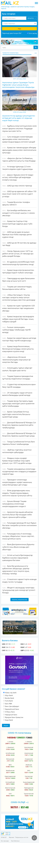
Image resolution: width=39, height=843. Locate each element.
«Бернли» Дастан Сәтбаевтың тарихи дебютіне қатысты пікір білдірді (18, 159)
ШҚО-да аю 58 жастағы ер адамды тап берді (19, 244)
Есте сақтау (33, 33)
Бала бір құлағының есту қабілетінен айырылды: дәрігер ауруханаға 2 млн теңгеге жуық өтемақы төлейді (15, 570)
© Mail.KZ (3, 837)
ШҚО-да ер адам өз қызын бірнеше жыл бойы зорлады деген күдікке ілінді (17, 234)
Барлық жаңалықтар (19, 600)
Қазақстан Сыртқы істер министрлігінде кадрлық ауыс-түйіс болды (17, 223)
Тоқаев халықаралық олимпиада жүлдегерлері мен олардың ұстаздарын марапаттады (19, 471)
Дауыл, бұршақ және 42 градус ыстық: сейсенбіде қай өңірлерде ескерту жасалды (17, 177)
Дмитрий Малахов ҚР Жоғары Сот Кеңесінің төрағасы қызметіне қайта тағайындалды (19, 425)
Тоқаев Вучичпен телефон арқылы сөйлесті (16, 203)
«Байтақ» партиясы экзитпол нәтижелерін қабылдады (17, 451)
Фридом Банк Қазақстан (14, 717)
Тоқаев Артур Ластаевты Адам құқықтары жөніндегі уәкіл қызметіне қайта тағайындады (18, 403)
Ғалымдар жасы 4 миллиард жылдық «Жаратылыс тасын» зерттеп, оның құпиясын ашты (18, 536)
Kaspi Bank (9, 720)
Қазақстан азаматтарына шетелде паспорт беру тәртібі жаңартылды (19, 339)
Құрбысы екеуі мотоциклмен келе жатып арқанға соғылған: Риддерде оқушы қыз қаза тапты (19, 128)
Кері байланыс (15, 841)
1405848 (11, 737)
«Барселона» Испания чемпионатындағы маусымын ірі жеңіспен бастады (16, 359)
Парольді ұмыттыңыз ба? (11, 33)
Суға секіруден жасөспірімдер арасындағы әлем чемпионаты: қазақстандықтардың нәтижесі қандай (18, 139)
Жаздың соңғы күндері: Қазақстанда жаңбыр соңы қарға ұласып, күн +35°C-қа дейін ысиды (17, 460)
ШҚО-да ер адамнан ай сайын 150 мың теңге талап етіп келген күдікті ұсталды (19, 194)
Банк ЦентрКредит (12, 706)
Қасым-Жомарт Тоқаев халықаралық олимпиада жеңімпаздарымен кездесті (14, 504)
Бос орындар (5, 841)
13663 (29, 737)
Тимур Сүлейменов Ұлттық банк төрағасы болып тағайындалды (18, 442)
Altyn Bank (9, 695)
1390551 (20, 737)
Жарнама (11, 837)
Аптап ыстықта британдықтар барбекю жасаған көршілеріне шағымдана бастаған (17, 557)
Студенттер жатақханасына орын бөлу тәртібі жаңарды (19, 385)
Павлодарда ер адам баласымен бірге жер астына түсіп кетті (18, 279)
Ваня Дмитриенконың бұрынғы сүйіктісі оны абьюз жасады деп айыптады (18, 547)
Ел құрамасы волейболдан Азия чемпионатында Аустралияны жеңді (18, 263)
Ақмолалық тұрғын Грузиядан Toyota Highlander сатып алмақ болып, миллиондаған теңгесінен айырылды (18, 84)
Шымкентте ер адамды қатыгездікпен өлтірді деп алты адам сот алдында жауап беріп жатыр (18, 118)
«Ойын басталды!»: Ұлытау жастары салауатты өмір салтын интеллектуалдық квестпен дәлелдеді (18, 297)
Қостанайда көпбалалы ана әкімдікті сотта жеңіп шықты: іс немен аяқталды (18, 213)
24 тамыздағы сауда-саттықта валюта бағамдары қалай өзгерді (17, 393)
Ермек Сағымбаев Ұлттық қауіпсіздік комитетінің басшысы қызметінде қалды (16, 414)
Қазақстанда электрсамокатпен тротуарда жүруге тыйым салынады (18, 271)
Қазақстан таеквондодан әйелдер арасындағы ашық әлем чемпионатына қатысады (19, 150)
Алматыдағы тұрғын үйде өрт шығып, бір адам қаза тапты (17, 369)
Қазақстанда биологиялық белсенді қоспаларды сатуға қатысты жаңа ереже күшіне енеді (18, 349)
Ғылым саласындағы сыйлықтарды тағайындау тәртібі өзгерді (16, 330)
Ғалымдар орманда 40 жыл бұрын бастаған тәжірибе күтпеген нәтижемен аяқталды (19, 525)
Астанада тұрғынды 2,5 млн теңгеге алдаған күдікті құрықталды (17, 167)
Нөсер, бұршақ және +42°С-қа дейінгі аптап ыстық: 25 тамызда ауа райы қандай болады (17, 253)
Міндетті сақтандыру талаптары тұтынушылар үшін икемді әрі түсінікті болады (18, 590)
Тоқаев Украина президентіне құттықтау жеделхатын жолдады (17, 377)
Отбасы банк (10, 712)
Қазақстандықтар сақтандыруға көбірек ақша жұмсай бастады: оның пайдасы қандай (18, 319)
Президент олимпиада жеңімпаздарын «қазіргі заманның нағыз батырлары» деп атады (17, 482)
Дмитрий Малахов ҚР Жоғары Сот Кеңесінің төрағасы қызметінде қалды (19, 434)
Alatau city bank (10, 693)
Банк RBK (8, 704)
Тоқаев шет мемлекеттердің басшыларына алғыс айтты (17, 287)
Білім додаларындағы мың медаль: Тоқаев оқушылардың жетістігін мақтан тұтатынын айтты (17, 493)
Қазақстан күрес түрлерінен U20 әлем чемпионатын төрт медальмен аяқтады (18, 308)
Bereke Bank (9, 698)
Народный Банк (11, 715)
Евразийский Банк (12, 709)
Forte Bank (9, 701)
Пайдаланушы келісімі (21, 837)
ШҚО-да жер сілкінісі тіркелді (17, 185)
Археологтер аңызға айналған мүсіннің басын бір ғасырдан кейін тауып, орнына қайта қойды (17, 514)
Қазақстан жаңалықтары (11, 53)
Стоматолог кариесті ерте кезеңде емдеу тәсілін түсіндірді (19, 580)
